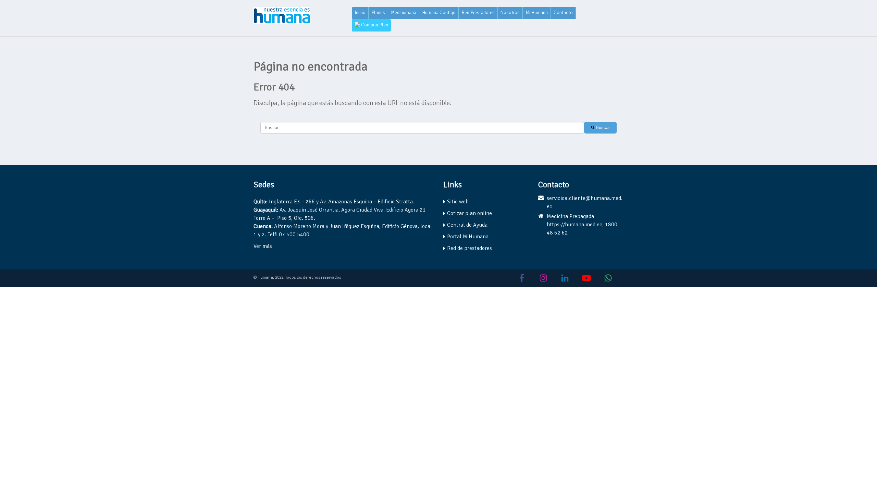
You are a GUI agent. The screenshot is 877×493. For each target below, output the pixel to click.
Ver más (263, 246)
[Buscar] (600, 128)
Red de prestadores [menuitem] (469, 248)
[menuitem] (360, 13)
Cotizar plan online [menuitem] (469, 213)
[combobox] (422, 128)
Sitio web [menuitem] (458, 201)
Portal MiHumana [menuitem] (468, 236)
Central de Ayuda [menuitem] (467, 225)
